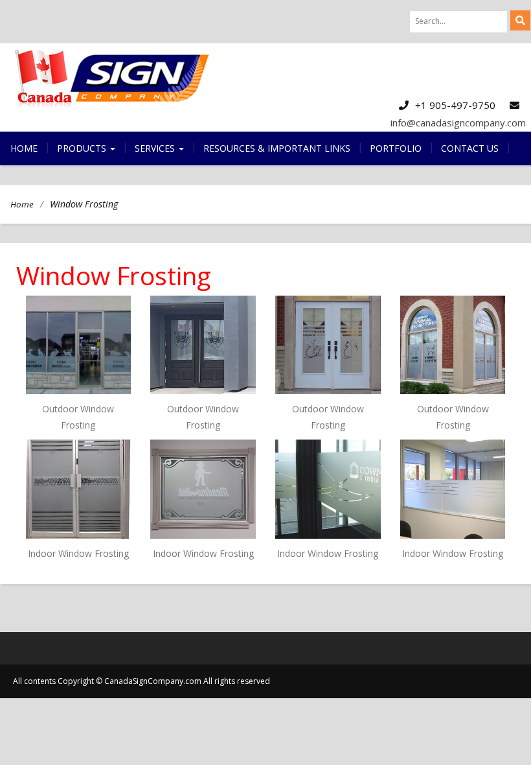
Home (24, 148)
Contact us (470, 148)
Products (83, 148)
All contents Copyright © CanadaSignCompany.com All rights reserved (141, 681)
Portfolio (396, 148)
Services (156, 148)
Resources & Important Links (276, 148)
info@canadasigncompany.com (458, 122)
